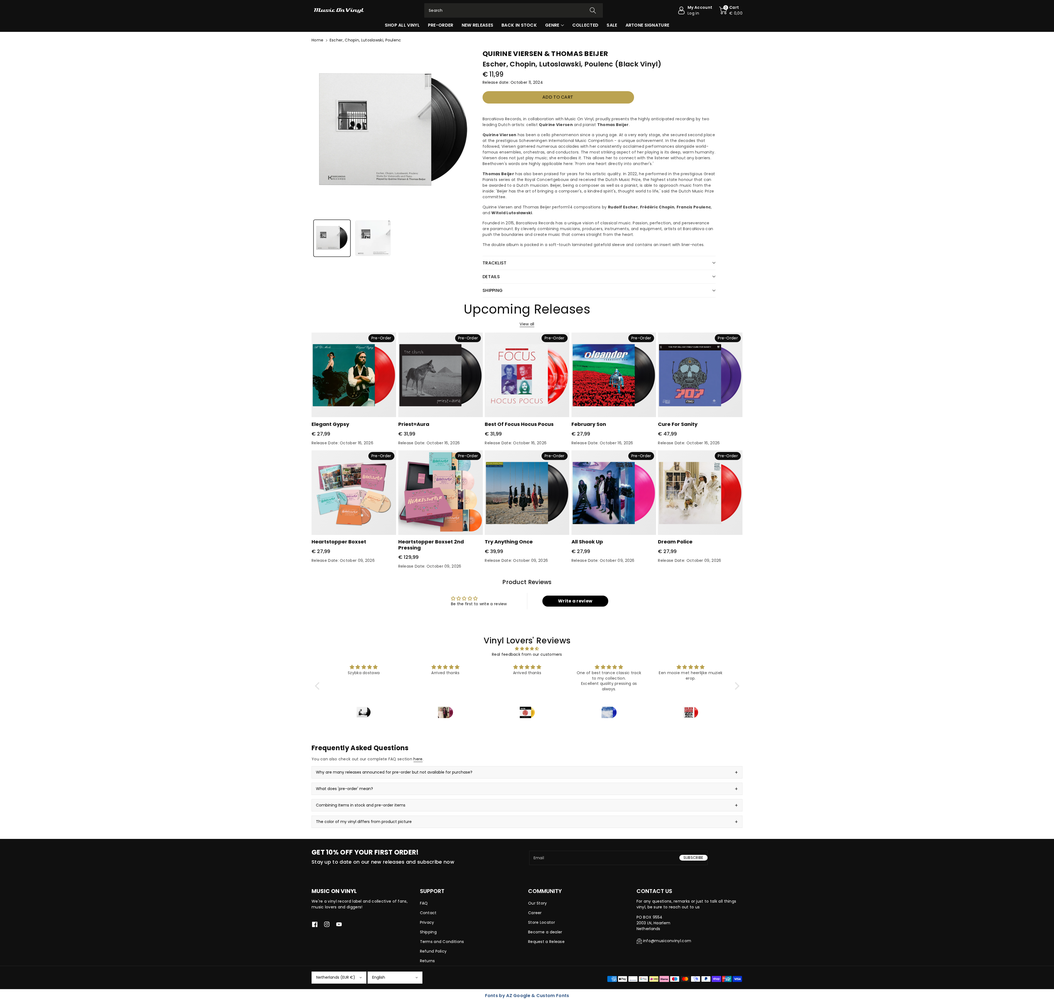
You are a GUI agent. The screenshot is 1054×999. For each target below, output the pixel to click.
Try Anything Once (509, 541)
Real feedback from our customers (527, 654)
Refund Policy (433, 951)
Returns (427, 961)
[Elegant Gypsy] (354, 375)
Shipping (428, 932)
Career (535, 913)
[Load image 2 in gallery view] (373, 238)
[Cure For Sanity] (700, 375)
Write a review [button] (575, 601)
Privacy (427, 922)
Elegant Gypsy (330, 424)
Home (317, 40)
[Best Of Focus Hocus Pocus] (527, 375)
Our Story (537, 903)
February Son (588, 424)
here (417, 759)
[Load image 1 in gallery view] (332, 238)
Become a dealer (545, 932)
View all (527, 324)
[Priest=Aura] (440, 375)
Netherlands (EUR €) (335, 977)
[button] (730, 10)
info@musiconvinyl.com (667, 941)
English (378, 977)
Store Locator (541, 922)
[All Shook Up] (613, 492)
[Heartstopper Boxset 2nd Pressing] (440, 492)
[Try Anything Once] (527, 492)
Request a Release (546, 941)
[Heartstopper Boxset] (354, 492)
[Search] (592, 10)
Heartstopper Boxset (339, 541)
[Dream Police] (700, 492)
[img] (527, 649)
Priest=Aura (413, 424)
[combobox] (513, 10)
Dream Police (675, 541)
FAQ (424, 903)
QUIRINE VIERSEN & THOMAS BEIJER (545, 53)
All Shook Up (587, 541)
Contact (428, 913)
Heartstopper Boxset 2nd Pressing (431, 544)
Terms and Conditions (442, 941)
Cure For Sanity (677, 424)
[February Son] (613, 375)
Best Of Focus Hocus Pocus (519, 424)
